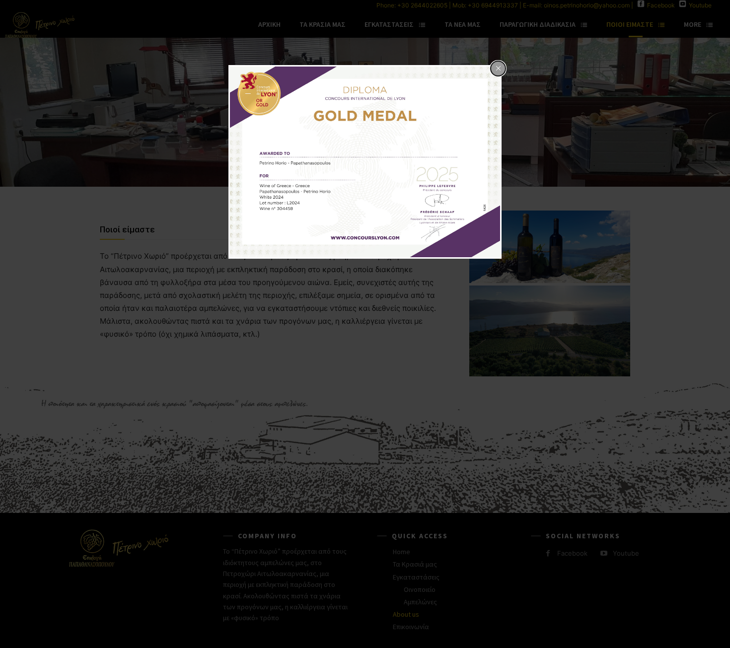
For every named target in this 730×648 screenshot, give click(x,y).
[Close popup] (498, 68)
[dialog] (365, 162)
